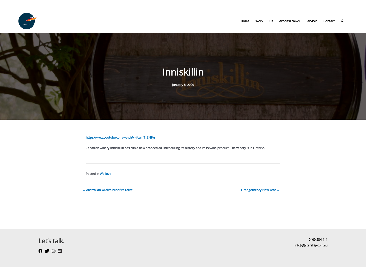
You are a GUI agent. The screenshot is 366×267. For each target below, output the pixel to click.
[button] (343, 21)
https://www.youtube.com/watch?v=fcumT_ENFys (121, 137)
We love (105, 174)
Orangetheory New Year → (260, 190)
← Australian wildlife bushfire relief (107, 190)
